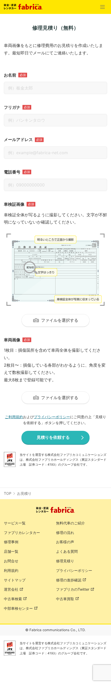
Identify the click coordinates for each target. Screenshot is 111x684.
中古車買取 (65, 599)
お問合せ (11, 561)
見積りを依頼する (53, 437)
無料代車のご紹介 (70, 523)
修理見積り (65, 561)
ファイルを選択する (59, 320)
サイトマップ (15, 580)
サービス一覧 (15, 523)
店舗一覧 (11, 551)
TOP (7, 493)
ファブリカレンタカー (22, 532)
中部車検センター (18, 608)
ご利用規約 (14, 417)
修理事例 (11, 542)
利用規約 (11, 570)
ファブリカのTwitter (72, 589)
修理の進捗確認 (68, 580)
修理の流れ (65, 532)
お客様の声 (65, 542)
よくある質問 (67, 551)
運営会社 (11, 589)
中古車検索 (13, 599)
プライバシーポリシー (52, 417)
